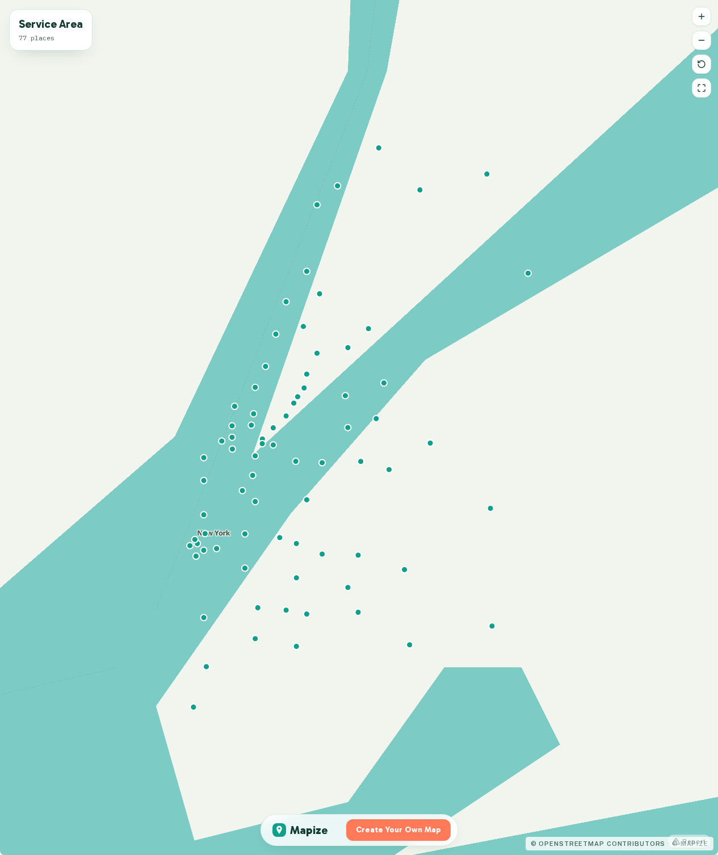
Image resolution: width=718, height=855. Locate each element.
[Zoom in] (701, 16)
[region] (359, 427)
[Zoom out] (701, 40)
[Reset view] (701, 64)
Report (694, 841)
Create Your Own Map (398, 830)
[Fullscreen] (701, 88)
